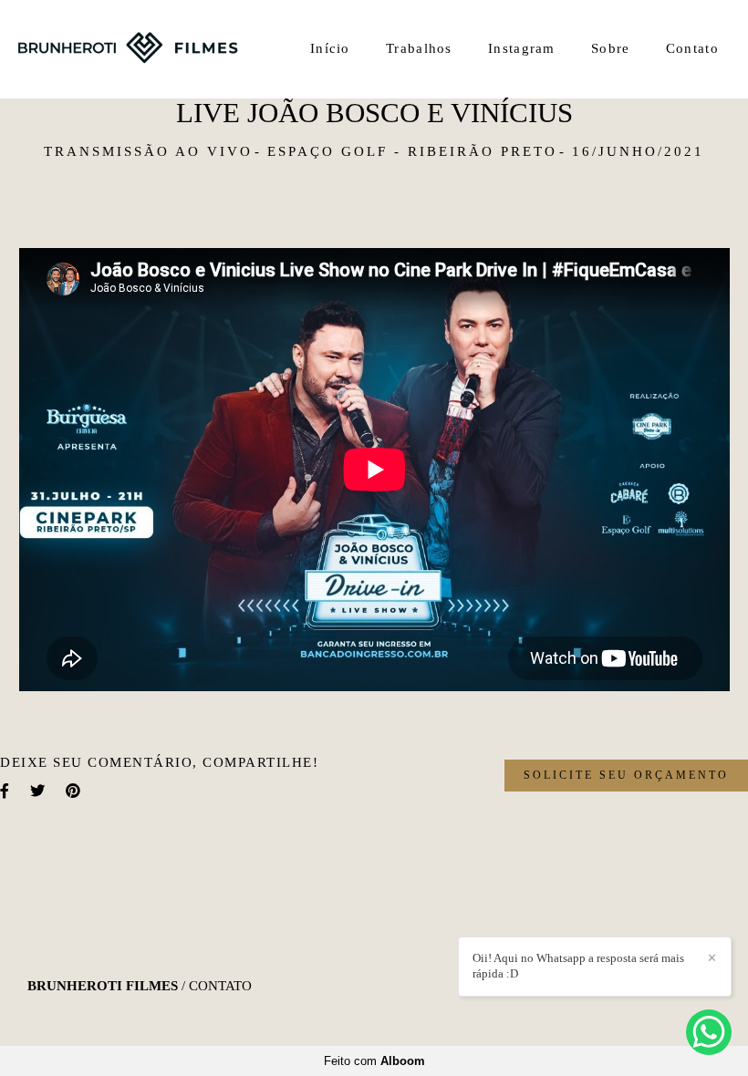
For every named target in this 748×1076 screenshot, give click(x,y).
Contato (692, 48)
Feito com (374, 1061)
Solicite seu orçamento (626, 775)
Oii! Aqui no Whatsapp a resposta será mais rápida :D (578, 965)
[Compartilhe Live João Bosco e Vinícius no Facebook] (6, 791)
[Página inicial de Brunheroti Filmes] (128, 49)
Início (330, 48)
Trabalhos (419, 48)
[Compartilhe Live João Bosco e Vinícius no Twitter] (38, 791)
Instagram (522, 48)
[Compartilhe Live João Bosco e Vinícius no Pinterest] (74, 791)
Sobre (610, 48)
